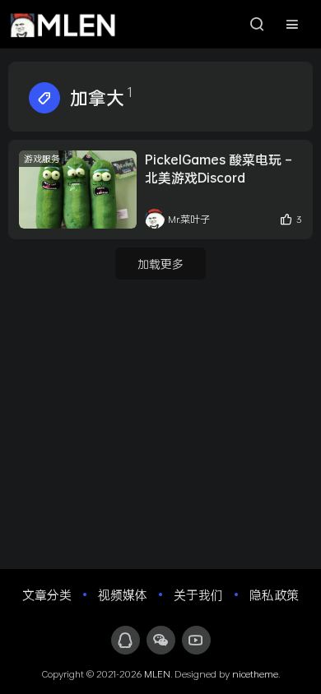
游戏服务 (42, 158)
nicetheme (255, 673)
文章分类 (47, 594)
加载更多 (160, 263)
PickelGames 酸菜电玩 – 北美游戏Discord (218, 168)
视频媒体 (122, 594)
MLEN (157, 673)
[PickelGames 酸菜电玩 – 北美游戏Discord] (78, 189)
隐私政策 (274, 594)
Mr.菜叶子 (189, 218)
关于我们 (198, 594)
